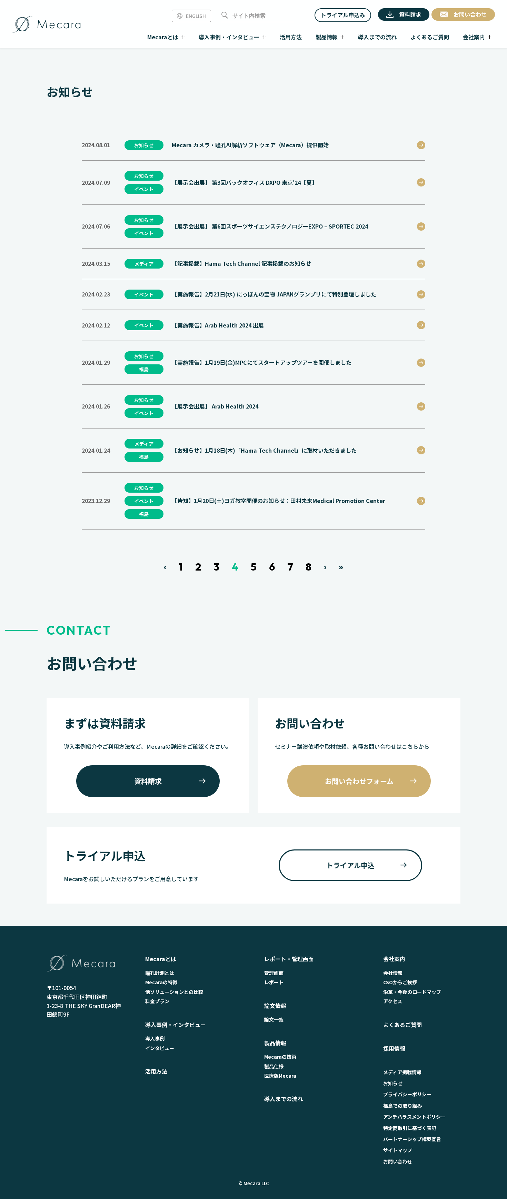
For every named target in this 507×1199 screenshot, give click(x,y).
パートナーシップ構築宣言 (412, 1139)
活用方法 (156, 1071)
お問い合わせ (397, 1161)
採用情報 (394, 1048)
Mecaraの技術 (280, 1056)
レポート (274, 982)
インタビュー (159, 1048)
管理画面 (274, 972)
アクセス (392, 1001)
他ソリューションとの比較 (174, 991)
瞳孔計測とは (159, 972)
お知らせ (392, 1083)
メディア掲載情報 (402, 1072)
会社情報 (392, 972)
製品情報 (275, 1043)
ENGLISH (196, 15)
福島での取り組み (402, 1105)
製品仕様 (274, 1066)
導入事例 (155, 1038)
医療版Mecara (280, 1075)
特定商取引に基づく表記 (409, 1128)
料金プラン (157, 1001)
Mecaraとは (160, 959)
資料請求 (148, 781)
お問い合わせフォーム (359, 781)
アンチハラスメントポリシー (414, 1116)
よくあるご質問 (402, 1024)
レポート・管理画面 (289, 959)
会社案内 (394, 959)
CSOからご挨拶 (400, 982)
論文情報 (275, 1005)
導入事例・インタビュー (175, 1024)
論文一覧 (274, 1019)
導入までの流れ (283, 1099)
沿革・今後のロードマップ (412, 991)
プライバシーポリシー (407, 1094)
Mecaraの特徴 (161, 982)
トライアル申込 (350, 865)
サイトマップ (397, 1150)
